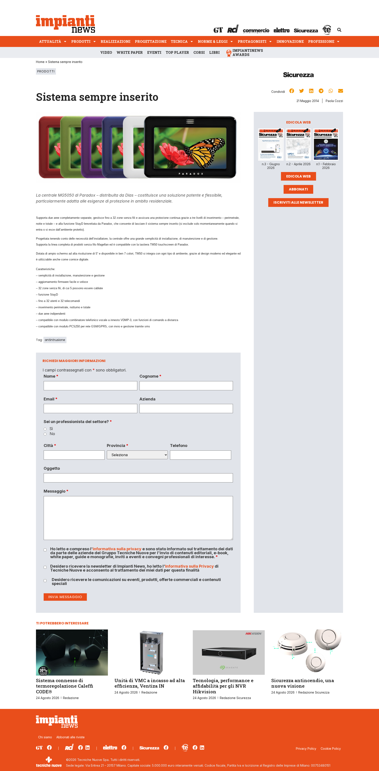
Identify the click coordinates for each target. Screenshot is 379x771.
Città (50, 446)
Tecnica (179, 41)
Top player (177, 52)
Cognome (150, 376)
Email (50, 399)
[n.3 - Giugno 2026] (271, 145)
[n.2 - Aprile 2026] (298, 145)
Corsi (199, 52)
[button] (339, 30)
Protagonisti (252, 41)
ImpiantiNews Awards (247, 52)
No (52, 434)
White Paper (129, 52)
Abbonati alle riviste (70, 737)
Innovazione (290, 41)
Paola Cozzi (334, 101)
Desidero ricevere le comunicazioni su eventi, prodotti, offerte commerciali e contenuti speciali (136, 582)
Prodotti (81, 41)
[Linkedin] (87, 747)
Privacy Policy (306, 748)
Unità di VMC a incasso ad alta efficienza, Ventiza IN (149, 683)
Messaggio (56, 491)
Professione (321, 41)
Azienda (147, 399)
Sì (51, 429)
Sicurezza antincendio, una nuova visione (302, 683)
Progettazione (150, 41)
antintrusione (55, 340)
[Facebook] (49, 747)
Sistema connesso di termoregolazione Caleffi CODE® (64, 685)
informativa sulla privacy (117, 549)
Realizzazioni (116, 41)
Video (106, 52)
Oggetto (52, 468)
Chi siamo (45, 737)
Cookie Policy (331, 748)
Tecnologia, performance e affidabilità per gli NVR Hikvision (223, 685)
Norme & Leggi (213, 41)
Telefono (178, 446)
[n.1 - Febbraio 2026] (326, 145)
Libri (214, 52)
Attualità (50, 41)
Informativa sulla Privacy (189, 566)
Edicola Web (298, 176)
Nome (51, 376)
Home (40, 62)
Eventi (154, 52)
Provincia (117, 446)
